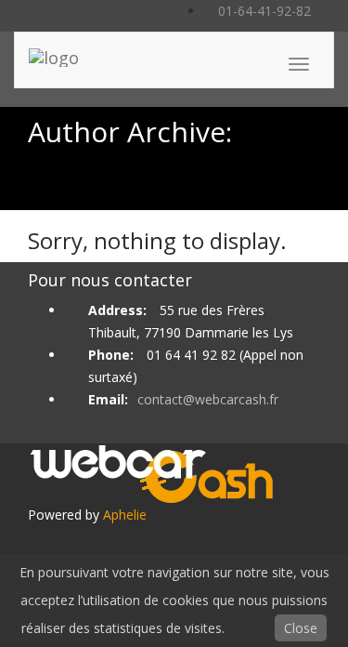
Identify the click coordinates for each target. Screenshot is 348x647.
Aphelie (125, 514)
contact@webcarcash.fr (207, 399)
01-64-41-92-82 (262, 11)
